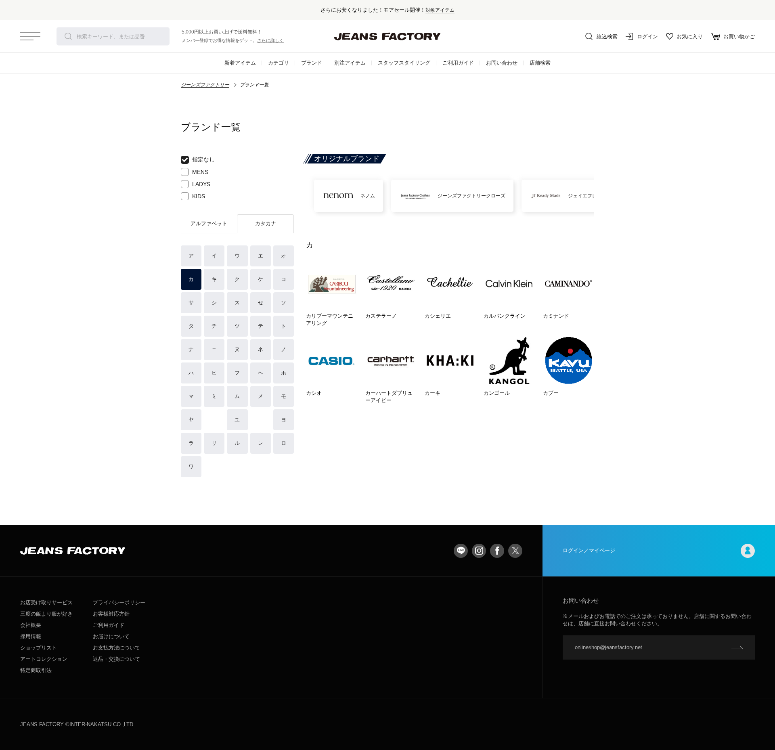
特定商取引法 (36, 670)
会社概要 (30, 625)
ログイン (647, 37)
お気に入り (690, 37)
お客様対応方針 (111, 614)
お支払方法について (116, 648)
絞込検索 (607, 37)
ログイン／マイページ (589, 550)
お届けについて (111, 636)
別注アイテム (350, 63)
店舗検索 (540, 63)
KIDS (198, 196)
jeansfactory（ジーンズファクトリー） (387, 36)
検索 (68, 36)
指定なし (203, 159)
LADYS (201, 184)
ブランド (311, 63)
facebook (497, 551)
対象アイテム (440, 10)
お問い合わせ (501, 63)
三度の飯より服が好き (46, 614)
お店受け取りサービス (46, 602)
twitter (515, 551)
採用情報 (30, 636)
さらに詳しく (270, 40)
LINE (461, 551)
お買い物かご (739, 37)
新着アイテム (240, 63)
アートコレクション (43, 659)
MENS (200, 172)
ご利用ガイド (458, 63)
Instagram (479, 551)
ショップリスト (38, 648)
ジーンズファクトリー (205, 85)
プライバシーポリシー (119, 602)
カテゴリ (278, 63)
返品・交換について (116, 659)
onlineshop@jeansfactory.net (608, 647)
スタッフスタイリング (404, 63)
